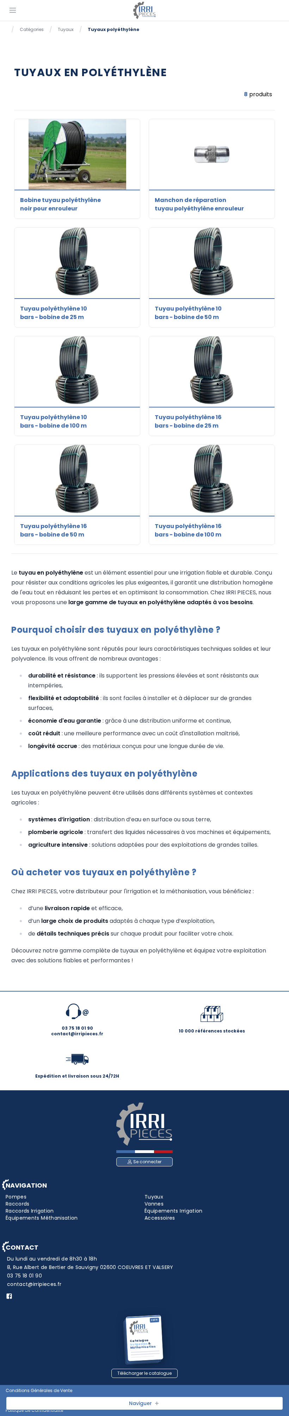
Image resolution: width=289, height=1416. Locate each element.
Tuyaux (66, 29)
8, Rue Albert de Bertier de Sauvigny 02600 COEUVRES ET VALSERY (90, 1267)
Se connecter (147, 1162)
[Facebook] (9, 1296)
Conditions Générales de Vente (39, 1390)
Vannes (154, 1203)
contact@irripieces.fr (34, 1284)
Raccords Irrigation (30, 1210)
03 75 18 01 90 (24, 1275)
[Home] (144, 10)
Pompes (16, 1196)
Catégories (32, 29)
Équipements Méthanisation (42, 1217)
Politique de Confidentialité (34, 1410)
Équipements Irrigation (173, 1210)
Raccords (18, 1203)
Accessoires (159, 1217)
